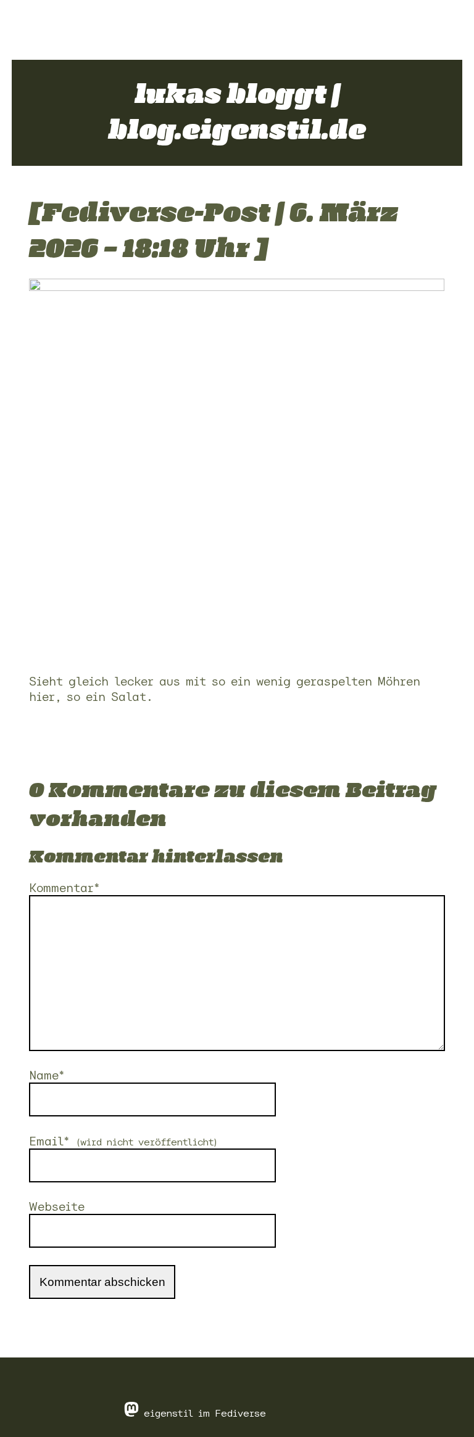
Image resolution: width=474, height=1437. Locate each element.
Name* (47, 1075)
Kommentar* (64, 888)
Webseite (57, 1207)
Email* (123, 1141)
